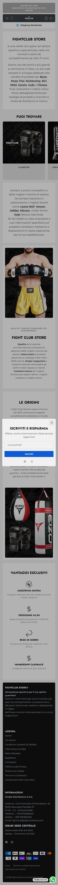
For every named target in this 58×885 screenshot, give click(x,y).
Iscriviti (29, 454)
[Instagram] (31, 461)
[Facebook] (25, 461)
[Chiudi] (51, 422)
